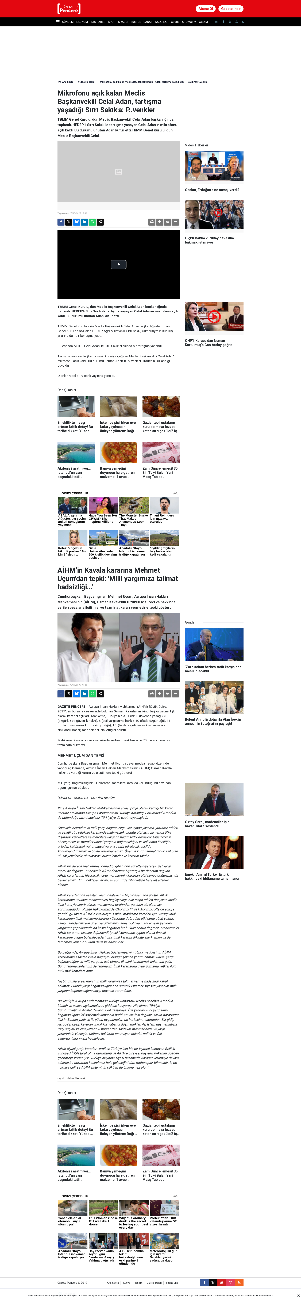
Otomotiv (189, 22)
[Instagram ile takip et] (230, 1282)
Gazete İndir (231, 9)
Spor (111, 22)
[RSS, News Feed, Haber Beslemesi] (239, 1282)
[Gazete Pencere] (68, 8)
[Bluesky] (76, 222)
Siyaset (123, 22)
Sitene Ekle (172, 1282)
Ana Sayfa (68, 82)
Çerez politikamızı (181, 1295)
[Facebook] (60, 222)
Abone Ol (205, 9)
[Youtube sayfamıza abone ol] (236, 22)
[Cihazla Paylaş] (100, 222)
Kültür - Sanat (141, 22)
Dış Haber (98, 22)
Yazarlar (161, 22)
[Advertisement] (214, 111)
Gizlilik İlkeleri (154, 1282)
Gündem (68, 22)
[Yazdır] (151, 222)
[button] (159, 222)
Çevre (175, 22)
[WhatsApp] (92, 222)
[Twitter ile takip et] (230, 22)
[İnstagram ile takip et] (216, 22)
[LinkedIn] (84, 222)
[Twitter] (68, 222)
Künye (126, 1282)
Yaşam (203, 22)
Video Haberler (86, 82)
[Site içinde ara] (243, 22)
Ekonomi (82, 22)
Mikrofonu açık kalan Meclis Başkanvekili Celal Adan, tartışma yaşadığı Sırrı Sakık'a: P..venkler (154, 82)
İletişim (138, 1282)
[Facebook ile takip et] (223, 22)
